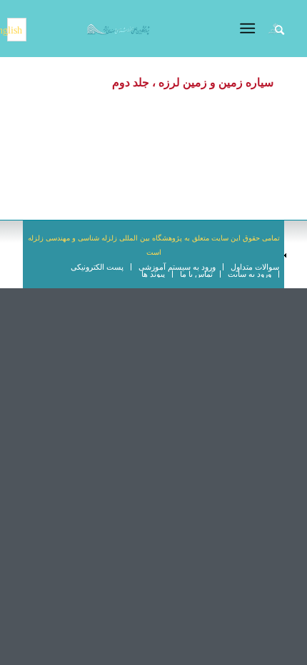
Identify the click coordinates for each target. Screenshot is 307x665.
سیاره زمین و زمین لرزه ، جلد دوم (192, 82)
